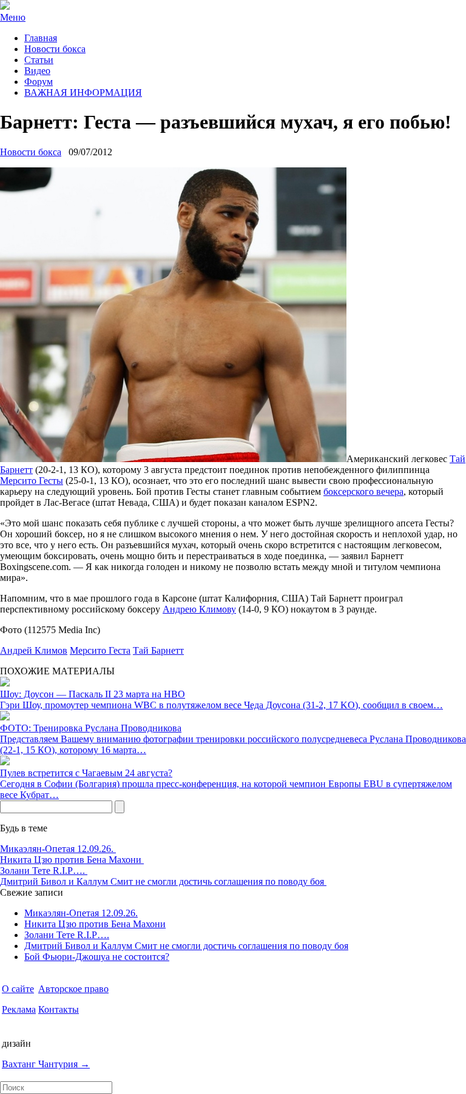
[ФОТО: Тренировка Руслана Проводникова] (5, 717)
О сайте (18, 989)
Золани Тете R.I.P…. (43, 870)
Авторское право (73, 989)
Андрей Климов (33, 650)
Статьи (38, 60)
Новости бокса (55, 49)
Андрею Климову (199, 609)
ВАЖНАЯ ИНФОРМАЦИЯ (83, 92)
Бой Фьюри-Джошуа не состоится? (96, 956)
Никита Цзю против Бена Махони (72, 859)
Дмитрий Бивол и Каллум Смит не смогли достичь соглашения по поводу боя (163, 881)
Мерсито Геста (100, 650)
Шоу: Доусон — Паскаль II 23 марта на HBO (92, 694)
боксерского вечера (363, 491)
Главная (40, 38)
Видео (37, 70)
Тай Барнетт (158, 650)
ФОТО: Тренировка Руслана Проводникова (90, 728)
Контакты (58, 1009)
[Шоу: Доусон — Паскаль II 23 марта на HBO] (5, 683)
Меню (12, 17)
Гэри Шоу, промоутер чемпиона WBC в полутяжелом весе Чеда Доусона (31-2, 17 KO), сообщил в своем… (221, 705)
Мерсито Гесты (31, 480)
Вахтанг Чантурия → (46, 1064)
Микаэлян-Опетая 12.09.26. (58, 849)
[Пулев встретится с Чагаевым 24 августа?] (5, 762)
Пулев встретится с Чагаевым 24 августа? (86, 773)
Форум (38, 81)
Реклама (19, 1009)
